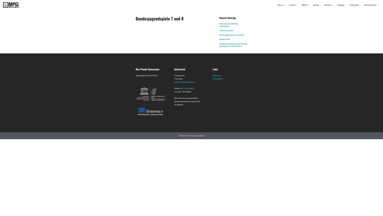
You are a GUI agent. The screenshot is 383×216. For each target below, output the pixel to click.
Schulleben (328, 5)
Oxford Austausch (226, 31)
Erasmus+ (292, 5)
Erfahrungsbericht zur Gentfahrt (231, 35)
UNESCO (305, 5)
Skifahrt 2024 (224, 39)
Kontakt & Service (370, 5)
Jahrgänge (340, 5)
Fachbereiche (354, 5)
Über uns (281, 5)
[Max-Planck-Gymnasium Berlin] (11, 5)
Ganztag (316, 5)
